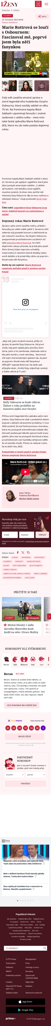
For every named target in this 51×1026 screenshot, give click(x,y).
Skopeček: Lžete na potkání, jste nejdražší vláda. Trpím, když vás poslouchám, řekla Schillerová (23, 862)
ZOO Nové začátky (26, 925)
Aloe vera (35, 931)
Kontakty (29, 971)
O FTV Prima (11, 959)
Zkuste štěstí (24, 736)
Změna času (24, 922)
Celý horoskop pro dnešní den (21, 705)
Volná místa (10, 963)
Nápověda (30, 982)
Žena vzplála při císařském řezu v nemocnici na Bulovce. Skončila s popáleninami (22, 887)
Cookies (9, 982)
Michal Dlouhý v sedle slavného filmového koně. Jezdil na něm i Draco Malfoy (21, 628)
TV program (14, 922)
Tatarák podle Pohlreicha (21, 931)
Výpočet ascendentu (35, 933)
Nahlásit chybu (12, 993)
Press (28, 963)
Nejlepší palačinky (33, 936)
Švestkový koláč (25, 939)
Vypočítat (25, 783)
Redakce (29, 986)
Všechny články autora (29, 498)
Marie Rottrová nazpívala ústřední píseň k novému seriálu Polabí (24, 268)
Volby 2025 (28, 928)
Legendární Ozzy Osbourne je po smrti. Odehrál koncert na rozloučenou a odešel (24, 211)
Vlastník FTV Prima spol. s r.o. (14, 987)
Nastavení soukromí (34, 993)
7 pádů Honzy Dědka (15, 928)
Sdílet (41, 17)
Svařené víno (38, 928)
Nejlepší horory (38, 919)
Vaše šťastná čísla (37, 721)
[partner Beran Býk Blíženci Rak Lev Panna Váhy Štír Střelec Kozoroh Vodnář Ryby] (36, 774)
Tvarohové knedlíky (18, 936)
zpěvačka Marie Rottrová (18, 242)
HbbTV (9, 971)
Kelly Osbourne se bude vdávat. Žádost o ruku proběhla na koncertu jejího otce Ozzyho (22, 406)
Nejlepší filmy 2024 (24, 919)
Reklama (9, 967)
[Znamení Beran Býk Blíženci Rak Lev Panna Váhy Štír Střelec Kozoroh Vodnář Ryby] (26, 535)
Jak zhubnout (11, 919)
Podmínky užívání (13, 975)
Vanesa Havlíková (10, 22)
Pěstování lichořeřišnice (17, 933)
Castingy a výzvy (32, 967)
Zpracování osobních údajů (32, 976)
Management (31, 959)
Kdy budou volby (12, 925)
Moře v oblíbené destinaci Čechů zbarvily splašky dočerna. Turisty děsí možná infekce (23, 875)
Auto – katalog (40, 925)
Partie (33, 922)
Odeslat (42, 535)
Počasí (39, 922)
